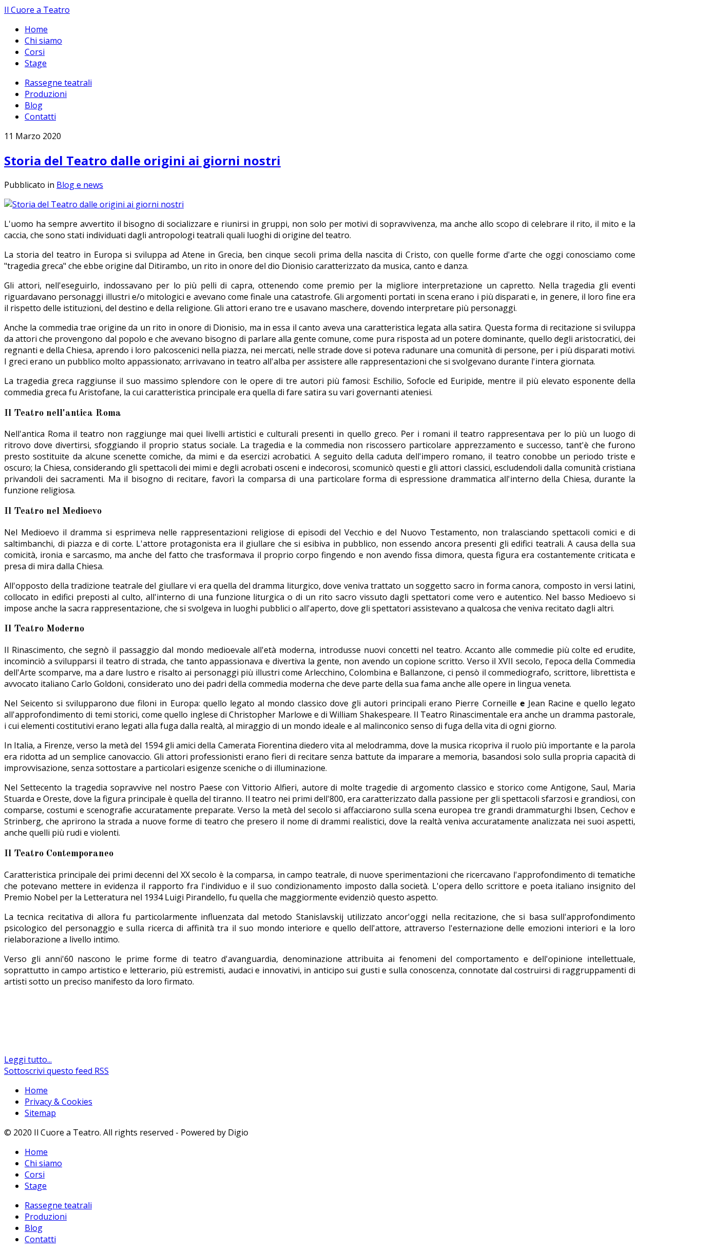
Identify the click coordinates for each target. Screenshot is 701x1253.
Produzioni (46, 94)
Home (36, 29)
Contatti (40, 116)
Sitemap (40, 1113)
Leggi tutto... (28, 1059)
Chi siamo (43, 40)
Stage (36, 63)
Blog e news (79, 184)
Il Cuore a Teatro (37, 9)
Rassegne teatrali (58, 82)
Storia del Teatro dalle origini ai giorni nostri (142, 160)
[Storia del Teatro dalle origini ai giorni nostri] (94, 204)
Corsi (35, 51)
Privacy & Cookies (58, 1101)
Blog (34, 105)
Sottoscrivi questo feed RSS (56, 1070)
